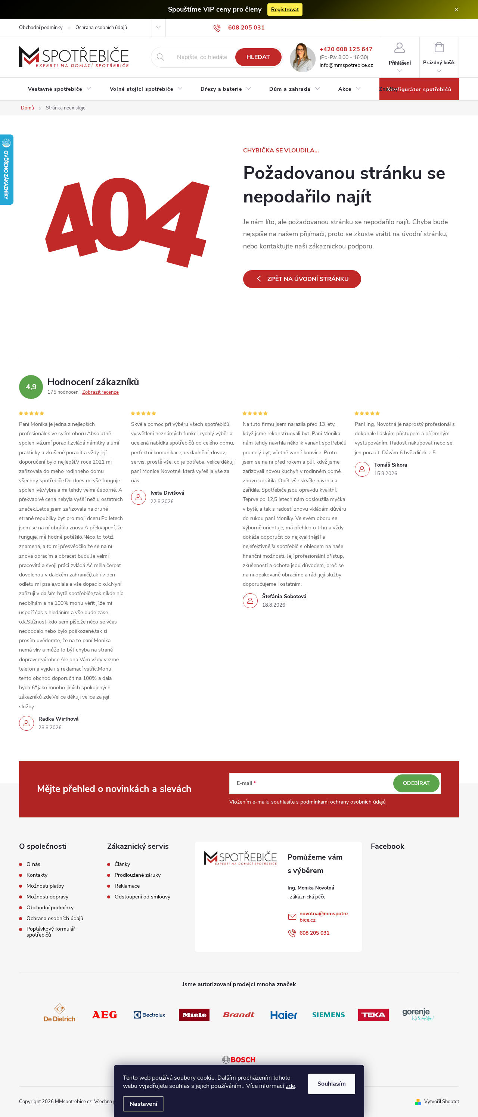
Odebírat (416, 783)
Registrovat (285, 9)
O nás (33, 864)
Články (122, 864)
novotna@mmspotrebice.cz (323, 916)
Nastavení (143, 1104)
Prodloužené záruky (138, 875)
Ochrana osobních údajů (101, 27)
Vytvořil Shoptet (441, 1101)
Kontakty (37, 875)
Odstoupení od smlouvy (142, 897)
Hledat (258, 57)
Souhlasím (331, 1084)
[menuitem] (60, 89)
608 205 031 (314, 933)
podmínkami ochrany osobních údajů (343, 801)
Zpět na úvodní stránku (308, 279)
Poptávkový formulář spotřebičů (51, 932)
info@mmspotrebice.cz (346, 65)
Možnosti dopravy (47, 897)
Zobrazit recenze (100, 392)
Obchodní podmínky (41, 27)
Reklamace (127, 886)
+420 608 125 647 (346, 49)
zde (290, 1086)
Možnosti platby (45, 886)
